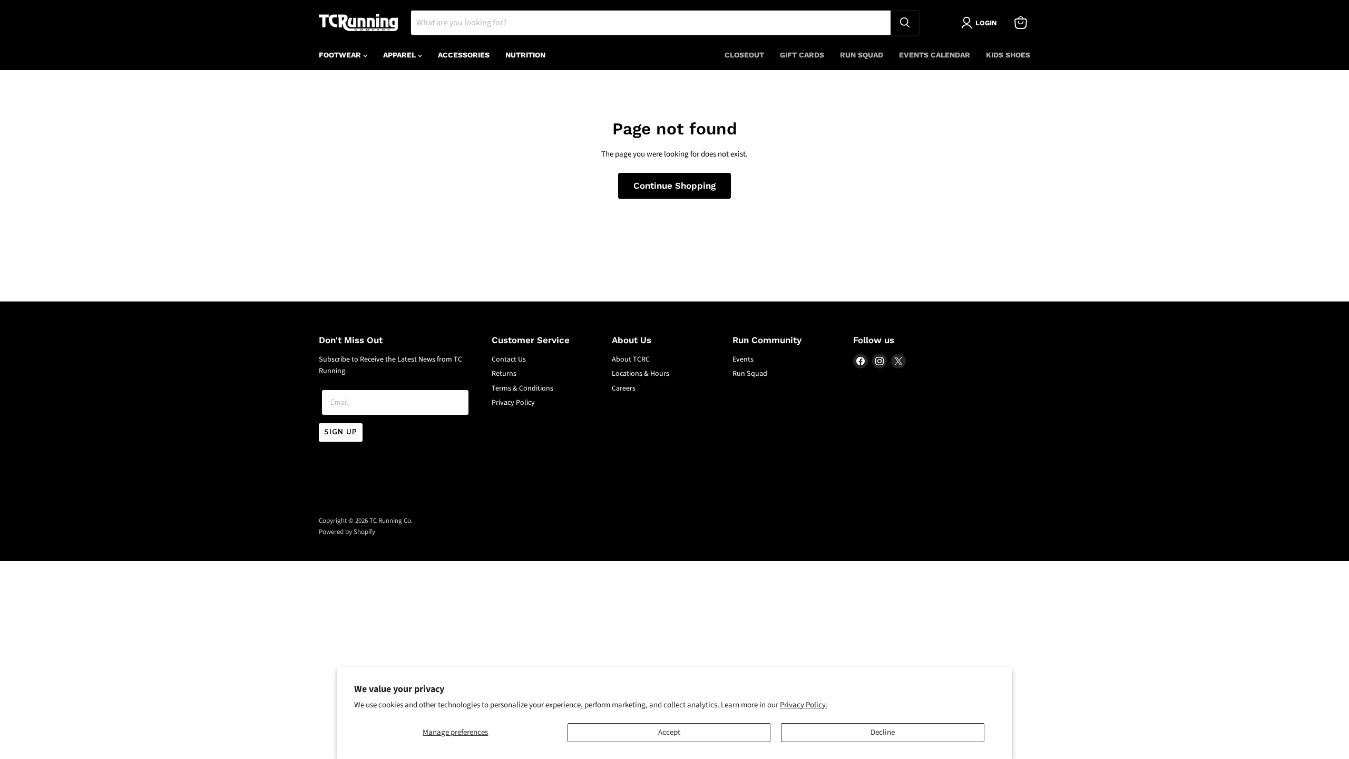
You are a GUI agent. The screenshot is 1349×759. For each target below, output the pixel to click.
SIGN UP (340, 432)
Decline (883, 732)
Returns (504, 373)
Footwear (341, 55)
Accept (669, 732)
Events (743, 359)
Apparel (400, 55)
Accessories (464, 55)
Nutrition (525, 55)
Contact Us (509, 359)
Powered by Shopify (347, 532)
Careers (624, 388)
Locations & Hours (640, 373)
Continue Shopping (674, 185)
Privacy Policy (513, 402)
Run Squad (861, 55)
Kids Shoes (1008, 55)
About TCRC (631, 359)
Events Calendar (934, 55)
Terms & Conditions (522, 388)
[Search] (905, 23)
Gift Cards (802, 55)
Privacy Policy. (803, 705)
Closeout (744, 55)
